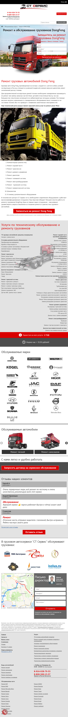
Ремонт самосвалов (6, 670)
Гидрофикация (5, 251)
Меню (63, 2)
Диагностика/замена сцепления (10, 267)
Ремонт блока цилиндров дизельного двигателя (53, 299)
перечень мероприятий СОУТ (56, 628)
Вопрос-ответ (5, 639)
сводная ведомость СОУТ (7, 630)
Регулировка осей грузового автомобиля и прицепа (59, 245)
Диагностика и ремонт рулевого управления (46, 656)
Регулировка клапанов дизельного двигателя (54, 297)
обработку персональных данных (53, 62)
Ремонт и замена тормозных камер (11, 286)
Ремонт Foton (5, 703)
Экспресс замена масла (8, 237)
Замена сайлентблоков (60, 256)
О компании (4, 642)
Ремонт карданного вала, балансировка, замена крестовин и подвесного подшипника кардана (14, 259)
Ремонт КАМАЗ (38, 684)
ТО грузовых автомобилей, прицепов (44, 637)
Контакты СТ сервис (6, 647)
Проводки (64, 321)
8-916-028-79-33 (13, 12)
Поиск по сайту (61, 22)
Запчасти (4, 637)
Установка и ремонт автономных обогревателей (15, 247)
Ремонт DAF (4, 684)
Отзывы (3, 644)
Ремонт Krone (37, 699)
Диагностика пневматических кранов (56, 330)
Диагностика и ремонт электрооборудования (46, 658)
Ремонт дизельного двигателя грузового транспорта (51, 295)
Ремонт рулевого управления (58, 304)
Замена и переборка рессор (59, 266)
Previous (1, 443)
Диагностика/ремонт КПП (8, 262)
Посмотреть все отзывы (9, 527)
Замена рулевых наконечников (58, 309)
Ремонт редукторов (7, 256)
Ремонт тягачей (5, 667)
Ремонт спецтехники (6, 675)
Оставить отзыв (34, 532)
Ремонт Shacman (5, 706)
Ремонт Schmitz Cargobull (41, 694)
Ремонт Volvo (5, 696)
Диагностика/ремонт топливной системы (13, 270)
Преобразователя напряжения (10, 242)
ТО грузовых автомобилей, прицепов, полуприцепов (16, 235)
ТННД (3, 276)
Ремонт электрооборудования (58, 318)
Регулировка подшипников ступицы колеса (59, 263)
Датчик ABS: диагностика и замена (11, 292)
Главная (3, 634)
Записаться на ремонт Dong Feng (34, 211)
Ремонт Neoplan (38, 686)
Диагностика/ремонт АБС (8, 290)
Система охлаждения (61, 282)
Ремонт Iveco (4, 699)
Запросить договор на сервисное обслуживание (30, 467)
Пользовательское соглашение (45, 627)
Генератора (63, 323)
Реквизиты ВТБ (6, 652)
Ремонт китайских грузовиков (9, 677)
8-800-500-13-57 (13, 15)
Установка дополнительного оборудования (14, 240)
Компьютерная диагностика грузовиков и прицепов (48, 651)
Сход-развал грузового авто (58, 311)
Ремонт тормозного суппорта (9, 281)
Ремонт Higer (37, 689)
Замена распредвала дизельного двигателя (54, 301)
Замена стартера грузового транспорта (55, 325)
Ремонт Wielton (38, 703)
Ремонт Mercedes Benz (7, 689)
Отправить (50, 608)
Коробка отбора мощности (9, 244)
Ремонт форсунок (6, 274)
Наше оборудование (7, 272)
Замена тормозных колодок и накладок (12, 284)
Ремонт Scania (5, 694)
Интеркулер (63, 284)
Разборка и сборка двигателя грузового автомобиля (52, 293)
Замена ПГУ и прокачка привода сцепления (13, 264)
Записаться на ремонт (52, 57)
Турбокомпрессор (61, 286)
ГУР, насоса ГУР (62, 313)
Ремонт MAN (4, 686)
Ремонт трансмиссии (7, 254)
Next (66, 443)
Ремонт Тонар (38, 691)
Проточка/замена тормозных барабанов (12, 288)
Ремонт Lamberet (38, 706)
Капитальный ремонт (61, 290)
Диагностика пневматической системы (55, 328)
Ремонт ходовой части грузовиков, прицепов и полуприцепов (60, 236)
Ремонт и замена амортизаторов (62, 269)
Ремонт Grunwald (38, 696)
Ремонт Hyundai (5, 701)
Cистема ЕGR (63, 288)
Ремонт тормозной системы (9, 279)
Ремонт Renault (5, 691)
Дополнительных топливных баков (11, 249)
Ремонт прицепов (6, 672)
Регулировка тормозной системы (57, 307)
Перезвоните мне (61, 13)
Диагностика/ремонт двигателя (42, 653)
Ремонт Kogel (37, 701)
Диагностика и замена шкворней (57, 315)
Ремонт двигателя (61, 280)
